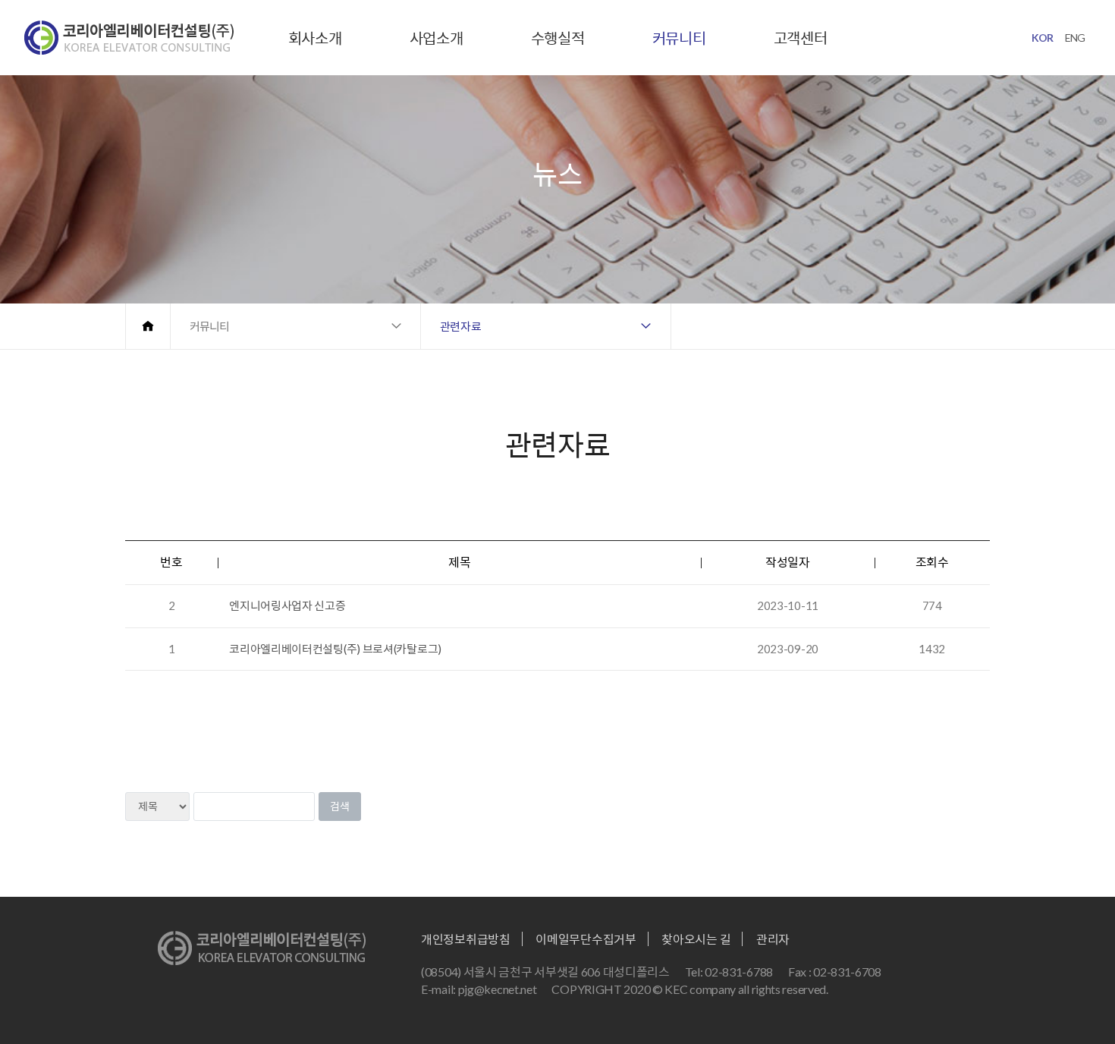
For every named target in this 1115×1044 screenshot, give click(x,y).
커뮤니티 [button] (209, 326)
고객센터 (801, 38)
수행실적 (558, 38)
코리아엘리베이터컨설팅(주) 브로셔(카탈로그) (335, 649)
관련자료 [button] (461, 326)
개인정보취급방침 (465, 939)
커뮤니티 (679, 38)
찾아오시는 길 (695, 939)
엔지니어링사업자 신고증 (287, 605)
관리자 (773, 939)
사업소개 (436, 38)
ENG (1075, 37)
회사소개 (315, 38)
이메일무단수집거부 (586, 939)
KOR (1042, 37)
